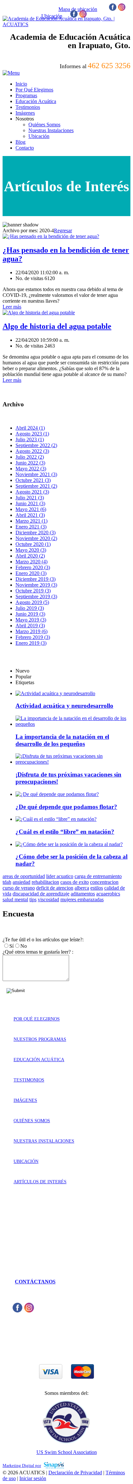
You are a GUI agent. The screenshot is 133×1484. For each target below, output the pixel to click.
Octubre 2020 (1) (33, 544)
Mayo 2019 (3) (30, 619)
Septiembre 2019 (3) (36, 596)
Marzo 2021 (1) (31, 521)
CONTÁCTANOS (35, 1281)
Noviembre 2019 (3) (36, 585)
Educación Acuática (39, 1059)
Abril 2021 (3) (30, 515)
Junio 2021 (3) (30, 503)
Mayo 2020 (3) (30, 550)
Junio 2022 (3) (30, 462)
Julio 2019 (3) (29, 608)
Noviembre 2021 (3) (36, 474)
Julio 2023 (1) (29, 439)
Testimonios (29, 1080)
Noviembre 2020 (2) (36, 538)
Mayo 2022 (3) (30, 468)
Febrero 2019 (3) (32, 637)
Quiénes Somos (32, 1120)
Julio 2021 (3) (29, 497)
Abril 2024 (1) (30, 428)
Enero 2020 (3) (30, 573)
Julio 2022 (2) (29, 457)
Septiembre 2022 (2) (36, 445)
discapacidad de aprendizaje (41, 893)
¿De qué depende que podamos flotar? (66, 806)
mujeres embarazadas (82, 899)
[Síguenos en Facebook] (113, 9)
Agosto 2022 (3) (32, 451)
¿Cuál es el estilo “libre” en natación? (64, 831)
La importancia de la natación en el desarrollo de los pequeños (62, 740)
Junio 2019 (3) (30, 614)
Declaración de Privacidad (75, 1472)
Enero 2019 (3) (30, 643)
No (23, 946)
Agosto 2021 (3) (32, 492)
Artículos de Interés (40, 1181)
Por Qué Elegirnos (37, 1019)
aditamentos (83, 893)
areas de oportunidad (24, 876)
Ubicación (26, 1161)
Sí (11, 946)
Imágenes (25, 1100)
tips (32, 899)
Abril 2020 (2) (30, 556)
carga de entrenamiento (98, 876)
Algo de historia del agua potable (57, 326)
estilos (96, 888)
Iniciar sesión (32, 1478)
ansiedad (21, 882)
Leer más (12, 306)
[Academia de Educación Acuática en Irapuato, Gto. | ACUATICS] (66, 24)
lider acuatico (59, 876)
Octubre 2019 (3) (33, 590)
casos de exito (74, 882)
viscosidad (48, 899)
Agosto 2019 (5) (32, 602)
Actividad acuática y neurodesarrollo (64, 705)
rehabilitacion (45, 882)
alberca (82, 888)
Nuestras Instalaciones (44, 1141)
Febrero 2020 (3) (32, 567)
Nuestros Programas (40, 1039)
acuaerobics (108, 893)
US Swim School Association (66, 1452)
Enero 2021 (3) (30, 526)
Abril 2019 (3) (30, 625)
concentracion (104, 882)
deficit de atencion (54, 888)
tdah (7, 882)
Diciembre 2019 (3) (35, 579)
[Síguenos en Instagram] (122, 9)
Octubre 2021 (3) (33, 480)
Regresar (63, 230)
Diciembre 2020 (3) (35, 532)
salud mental (15, 899)
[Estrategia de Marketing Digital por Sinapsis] (54, 1465)
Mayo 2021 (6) (30, 509)
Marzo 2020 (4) (31, 561)
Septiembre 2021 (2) (36, 486)
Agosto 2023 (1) (32, 433)
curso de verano (19, 888)
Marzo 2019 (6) (31, 631)
